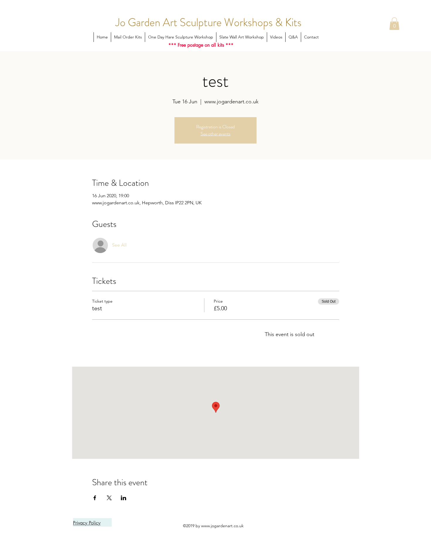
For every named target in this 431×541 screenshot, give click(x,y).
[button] (394, 23)
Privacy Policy (87, 523)
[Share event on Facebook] (95, 498)
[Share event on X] (109, 498)
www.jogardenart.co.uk (222, 525)
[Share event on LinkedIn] (123, 498)
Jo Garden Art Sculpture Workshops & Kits (208, 22)
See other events (215, 133)
